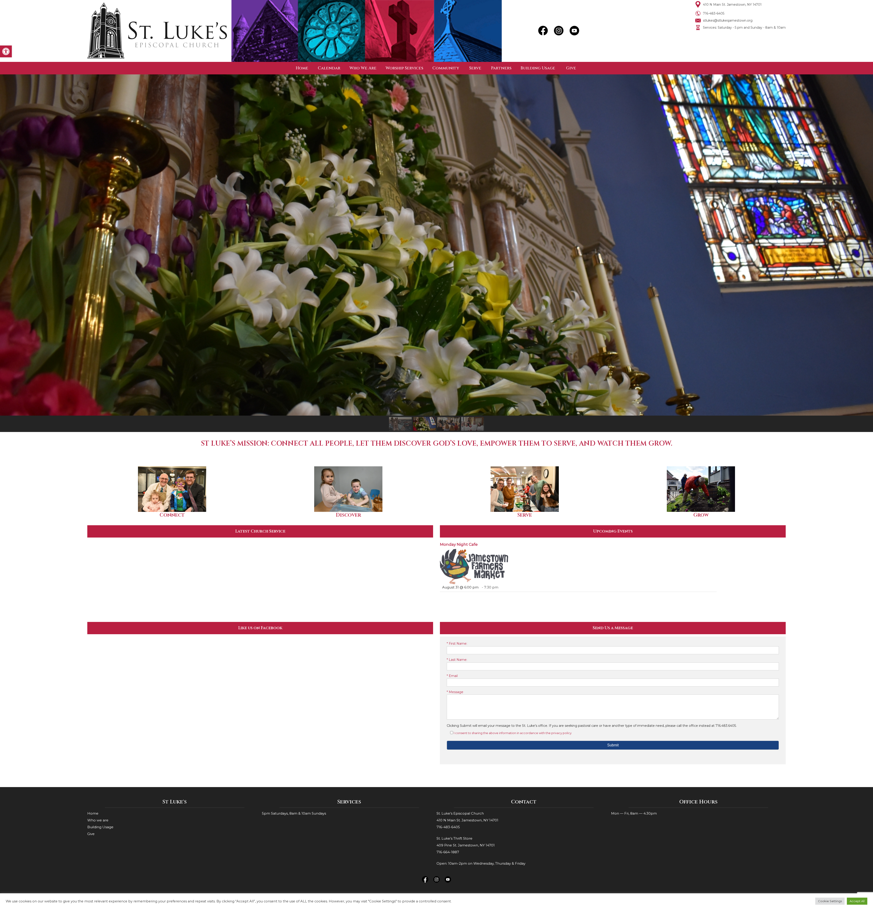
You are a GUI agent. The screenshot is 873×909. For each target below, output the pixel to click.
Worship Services (404, 68)
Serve (475, 68)
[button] (6, 51)
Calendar (329, 68)
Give (571, 68)
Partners (501, 68)
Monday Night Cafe (459, 544)
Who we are (97, 820)
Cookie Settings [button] (830, 901)
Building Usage (538, 68)
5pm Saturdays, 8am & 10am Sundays (294, 813)
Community (445, 68)
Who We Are (362, 68)
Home (302, 68)
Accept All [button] (857, 901)
